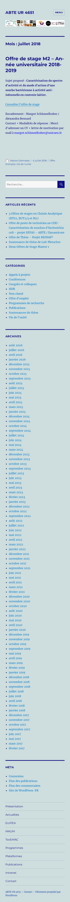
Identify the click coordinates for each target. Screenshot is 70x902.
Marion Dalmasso (20, 160)
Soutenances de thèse (23, 312)
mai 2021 (15, 577)
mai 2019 (15, 653)
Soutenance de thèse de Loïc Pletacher (34, 242)
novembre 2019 (19, 639)
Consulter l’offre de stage (22, 104)
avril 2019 (15, 658)
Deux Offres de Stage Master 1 (29, 246)
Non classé (16, 293)
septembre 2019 (19, 648)
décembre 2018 (19, 677)
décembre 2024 (19, 416)
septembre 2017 (19, 729)
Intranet (10, 872)
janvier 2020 (17, 629)
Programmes (14, 848)
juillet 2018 (16, 691)
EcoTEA (10, 823)
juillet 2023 (16, 473)
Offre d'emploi (19, 298)
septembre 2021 (19, 568)
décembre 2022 (19, 506)
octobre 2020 (18, 606)
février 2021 (17, 591)
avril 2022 (15, 539)
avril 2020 (15, 625)
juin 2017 (15, 734)
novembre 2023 (19, 459)
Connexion (16, 776)
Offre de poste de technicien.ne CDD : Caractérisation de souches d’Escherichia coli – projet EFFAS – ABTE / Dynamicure (36, 227)
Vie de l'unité (23, 164)
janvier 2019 (17, 672)
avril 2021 (15, 582)
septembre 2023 (20, 468)
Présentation (14, 806)
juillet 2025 (16, 388)
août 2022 (15, 520)
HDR (12, 289)
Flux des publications (23, 781)
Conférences (17, 279)
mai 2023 (15, 482)
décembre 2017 (19, 715)
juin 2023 (15, 478)
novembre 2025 (19, 369)
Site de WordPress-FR (23, 790)
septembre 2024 (20, 430)
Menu (59, 12)
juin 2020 (15, 615)
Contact (10, 881)
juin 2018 (15, 696)
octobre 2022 (18, 511)
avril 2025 (15, 402)
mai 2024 (15, 445)
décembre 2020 (19, 596)
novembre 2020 (19, 601)
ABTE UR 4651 (19, 12)
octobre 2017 (17, 724)
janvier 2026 (17, 359)
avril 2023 (15, 487)
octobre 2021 (17, 563)
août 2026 (16, 345)
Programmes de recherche (26, 303)
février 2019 (17, 667)
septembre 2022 (20, 516)
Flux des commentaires (24, 785)
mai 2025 (15, 397)
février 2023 (17, 497)
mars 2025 (16, 407)
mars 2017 (15, 743)
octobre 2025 (18, 373)
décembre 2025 (19, 364)
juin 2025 (15, 392)
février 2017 (16, 748)
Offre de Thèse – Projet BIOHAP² (31, 237)
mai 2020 (15, 620)
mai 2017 (15, 738)
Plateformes (13, 856)
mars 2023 (16, 492)
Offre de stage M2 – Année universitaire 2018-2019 (34, 64)
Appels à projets (19, 274)
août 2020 (15, 610)
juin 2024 (15, 440)
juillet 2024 (16, 435)
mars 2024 (16, 449)
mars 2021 (16, 587)
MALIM (10, 831)
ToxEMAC (11, 839)
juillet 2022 (16, 525)
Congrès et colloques (23, 284)
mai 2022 (15, 535)
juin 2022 (15, 530)
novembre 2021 (19, 558)
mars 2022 (16, 544)
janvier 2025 (17, 411)
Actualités (12, 814)
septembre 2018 (19, 686)
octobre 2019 (17, 644)
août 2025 (15, 383)
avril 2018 (15, 701)
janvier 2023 (17, 501)
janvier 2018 (17, 710)
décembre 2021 (19, 554)
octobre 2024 (18, 426)
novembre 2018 (19, 682)
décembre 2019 (19, 634)
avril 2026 (15, 354)
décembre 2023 (19, 454)
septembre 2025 (20, 378)
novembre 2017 (19, 719)
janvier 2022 (17, 549)
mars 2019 (16, 663)
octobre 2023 (18, 463)
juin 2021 (15, 573)
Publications (17, 308)
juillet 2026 (16, 350)
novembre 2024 (19, 421)
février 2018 (17, 705)
